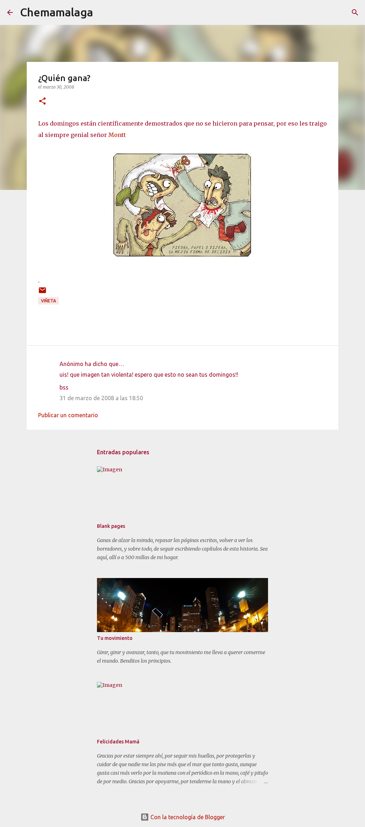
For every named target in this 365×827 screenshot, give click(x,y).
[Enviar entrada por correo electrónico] (42, 293)
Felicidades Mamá (118, 741)
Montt (117, 134)
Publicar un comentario (68, 415)
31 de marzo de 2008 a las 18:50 (101, 398)
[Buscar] (103, 12)
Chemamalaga (56, 12)
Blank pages (111, 526)
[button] (42, 101)
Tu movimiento (115, 638)
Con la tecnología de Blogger (187, 817)
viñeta (48, 300)
